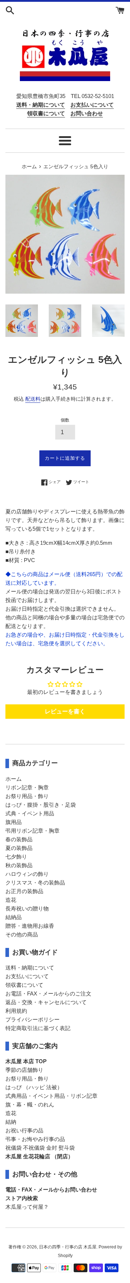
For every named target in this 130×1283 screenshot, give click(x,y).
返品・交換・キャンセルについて (46, 1002)
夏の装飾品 (18, 848)
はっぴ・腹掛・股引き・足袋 (40, 805)
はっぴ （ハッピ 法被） (33, 1087)
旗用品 (13, 822)
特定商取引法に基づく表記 (37, 1028)
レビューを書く (65, 711)
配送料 (32, 399)
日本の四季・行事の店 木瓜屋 (67, 1246)
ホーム (13, 779)
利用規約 (16, 1011)
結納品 (13, 917)
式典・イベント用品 (29, 813)
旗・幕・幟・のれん (29, 1104)
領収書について (24, 985)
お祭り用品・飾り (27, 796)
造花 (10, 900)
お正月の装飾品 (24, 891)
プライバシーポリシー (32, 1019)
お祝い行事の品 (24, 1130)
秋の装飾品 (18, 865)
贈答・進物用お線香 (29, 926)
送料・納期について (29, 968)
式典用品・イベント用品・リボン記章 (51, 1096)
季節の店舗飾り (24, 1070)
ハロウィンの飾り (27, 874)
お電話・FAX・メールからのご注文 (48, 993)
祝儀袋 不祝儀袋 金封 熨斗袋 (40, 1148)
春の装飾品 (18, 839)
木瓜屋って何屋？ (27, 1207)
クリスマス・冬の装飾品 (35, 882)
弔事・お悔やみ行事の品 (35, 1139)
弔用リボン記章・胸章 (32, 831)
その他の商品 (21, 934)
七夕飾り (16, 857)
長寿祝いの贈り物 (27, 908)
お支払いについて (27, 976)
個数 (65, 420)
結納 (10, 1122)
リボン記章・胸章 (27, 787)
